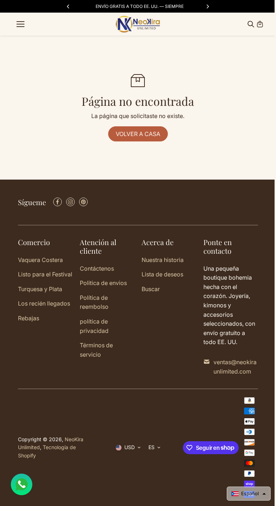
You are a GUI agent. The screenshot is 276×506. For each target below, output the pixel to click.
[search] (250, 24)
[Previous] (68, 6)
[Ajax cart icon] (259, 24)
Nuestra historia (163, 259)
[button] (248, 493)
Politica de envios (103, 282)
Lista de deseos (162, 274)
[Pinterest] (83, 202)
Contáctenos (97, 268)
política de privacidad (94, 326)
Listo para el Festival (45, 274)
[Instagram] (70, 202)
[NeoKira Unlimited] (138, 24)
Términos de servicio (96, 350)
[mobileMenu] (20, 24)
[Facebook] (57, 202)
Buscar (151, 289)
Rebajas (28, 318)
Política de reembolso (94, 302)
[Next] (207, 6)
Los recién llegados (44, 303)
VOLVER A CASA (138, 133)
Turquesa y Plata (40, 289)
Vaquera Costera (40, 259)
